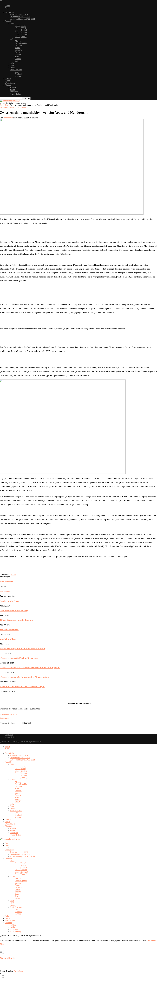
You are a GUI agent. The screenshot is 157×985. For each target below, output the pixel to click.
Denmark (18, 45)
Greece (17, 52)
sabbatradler (8, 118)
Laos (17, 72)
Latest (7, 105)
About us (8, 85)
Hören (7, 81)
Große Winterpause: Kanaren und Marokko (22, 648)
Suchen (27, 98)
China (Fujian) (20, 26)
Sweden (18, 59)
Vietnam (18, 76)
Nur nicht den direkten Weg (14, 610)
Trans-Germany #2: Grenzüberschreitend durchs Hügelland (30, 667)
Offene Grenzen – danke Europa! (16, 620)
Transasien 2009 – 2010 (19, 14)
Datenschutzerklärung (8, 714)
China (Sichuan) (21, 32)
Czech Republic (21, 43)
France (17, 48)
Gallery (8, 78)
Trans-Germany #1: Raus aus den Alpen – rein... (24, 677)
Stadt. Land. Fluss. (9, 601)
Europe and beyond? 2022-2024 (22, 19)
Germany (18, 50)
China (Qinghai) (21, 30)
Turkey (17, 61)
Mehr (2, 944)
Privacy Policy (15, 94)
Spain (17, 56)
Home (7, 6)
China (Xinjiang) (21, 34)
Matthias (13, 87)
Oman (12, 67)
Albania (18, 41)
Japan (12, 65)
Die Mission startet (9, 629)
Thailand (18, 74)
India (12, 63)
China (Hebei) (20, 28)
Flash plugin (18, 971)
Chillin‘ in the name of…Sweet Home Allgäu (22, 686)
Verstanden (152, 940)
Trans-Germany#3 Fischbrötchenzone (19, 658)
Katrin (12, 90)
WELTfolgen (10, 83)
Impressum (14, 92)
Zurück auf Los (8, 639)
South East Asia (16, 70)
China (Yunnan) (21, 37)
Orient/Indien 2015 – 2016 (20, 17)
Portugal (18, 54)
